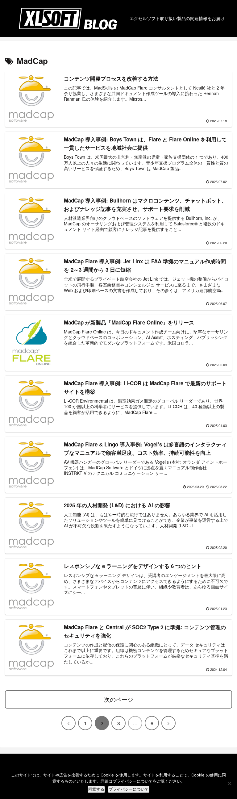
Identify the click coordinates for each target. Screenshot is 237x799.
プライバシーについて (129, 789)
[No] (229, 783)
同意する (96, 789)
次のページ (118, 699)
